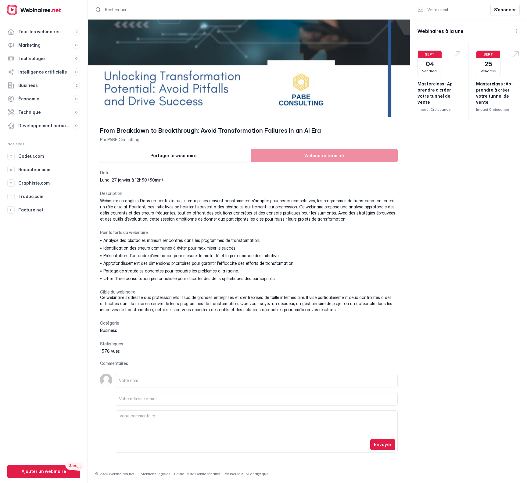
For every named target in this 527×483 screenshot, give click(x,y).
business (108, 330)
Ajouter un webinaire (44, 471)
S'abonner (505, 9)
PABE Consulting (123, 139)
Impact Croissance (434, 109)
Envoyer (383, 444)
